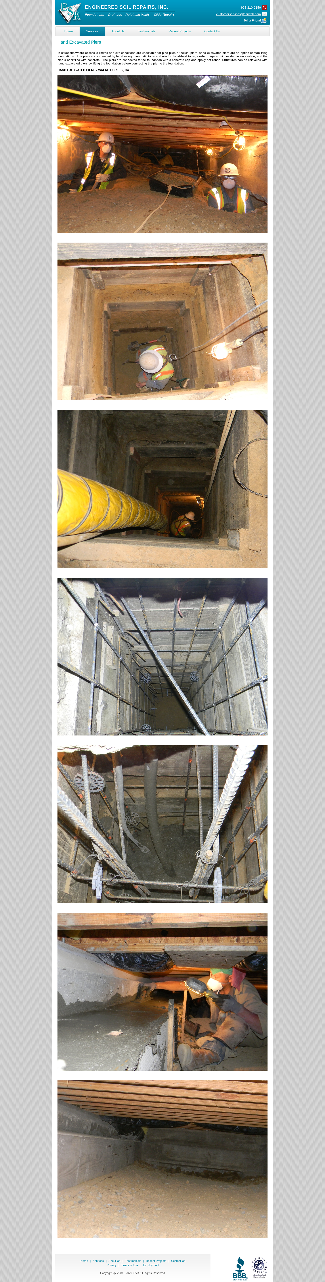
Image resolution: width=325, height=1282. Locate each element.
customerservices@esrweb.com (238, 14)
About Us (118, 31)
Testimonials (146, 31)
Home (68, 31)
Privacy (112, 1265)
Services (92, 31)
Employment (151, 1265)
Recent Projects (180, 31)
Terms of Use (129, 1265)
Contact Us (212, 31)
